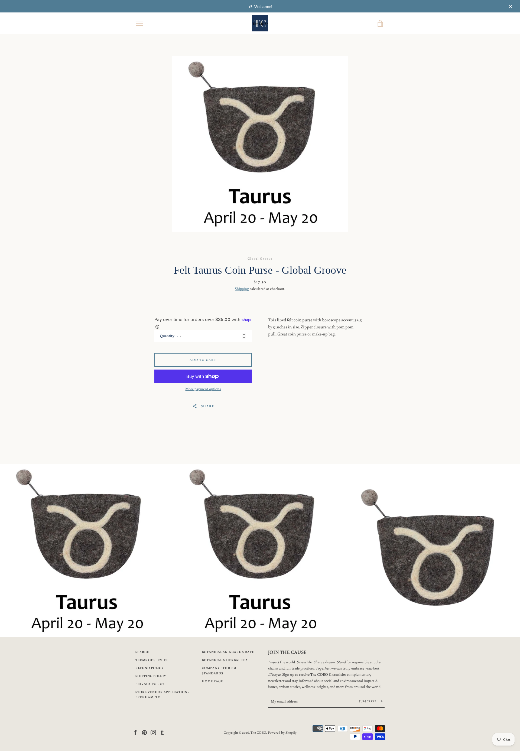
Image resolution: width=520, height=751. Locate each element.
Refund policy (149, 668)
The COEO (258, 732)
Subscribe (368, 701)
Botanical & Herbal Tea (225, 660)
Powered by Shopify (282, 732)
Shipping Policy (150, 676)
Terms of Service (151, 660)
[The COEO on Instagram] (153, 732)
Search (142, 652)
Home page (212, 681)
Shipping (242, 288)
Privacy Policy (149, 684)
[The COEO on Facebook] (135, 732)
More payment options (203, 388)
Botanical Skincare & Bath (228, 652)
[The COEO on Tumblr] (162, 732)
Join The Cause (287, 652)
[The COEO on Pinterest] (144, 732)
